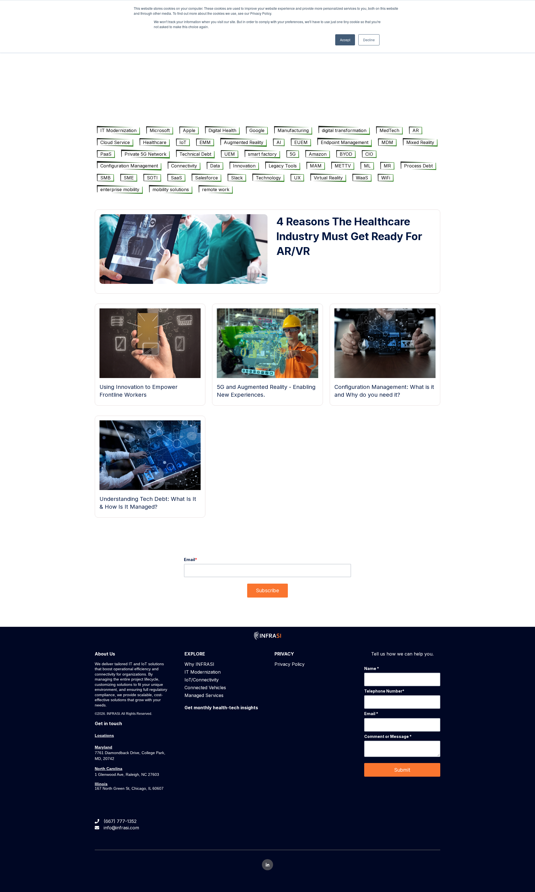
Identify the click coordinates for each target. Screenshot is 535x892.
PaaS (105, 154)
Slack (237, 178)
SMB (105, 178)
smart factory (262, 154)
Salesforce (206, 178)
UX (297, 178)
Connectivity (184, 166)
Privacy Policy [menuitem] (289, 664)
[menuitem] (221, 707)
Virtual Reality (328, 178)
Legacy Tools (283, 166)
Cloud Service (115, 142)
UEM (229, 154)
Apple (189, 130)
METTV (343, 166)
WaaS (362, 178)
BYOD (346, 154)
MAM (316, 166)
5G (293, 154)
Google (256, 130)
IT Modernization (118, 130)
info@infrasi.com (121, 827)
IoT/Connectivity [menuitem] (201, 680)
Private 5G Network (145, 154)
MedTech (389, 130)
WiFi (385, 178)
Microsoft (160, 130)
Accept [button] (345, 39)
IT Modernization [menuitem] (202, 672)
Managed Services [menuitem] (203, 695)
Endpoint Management (344, 142)
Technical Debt (195, 154)
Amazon (318, 154)
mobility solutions (170, 189)
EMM (205, 142)
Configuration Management (129, 166)
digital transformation (344, 130)
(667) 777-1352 (120, 821)
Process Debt (418, 166)
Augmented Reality (243, 142)
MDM (387, 142)
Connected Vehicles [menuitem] (205, 687)
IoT (182, 142)
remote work (215, 189)
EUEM (301, 142)
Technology (268, 178)
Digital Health (222, 130)
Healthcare (154, 142)
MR (387, 166)
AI (278, 142)
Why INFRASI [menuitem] (199, 664)
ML (367, 166)
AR (415, 130)
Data (215, 166)
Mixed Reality (420, 142)
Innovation (244, 166)
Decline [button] (369, 39)
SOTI (152, 178)
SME (129, 178)
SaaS (176, 178)
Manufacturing (293, 130)
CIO (369, 154)
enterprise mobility (119, 189)
